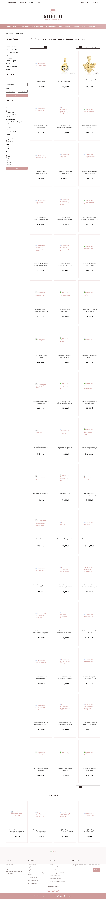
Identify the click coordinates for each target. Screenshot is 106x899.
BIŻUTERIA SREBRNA (24, 26)
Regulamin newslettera (33, 870)
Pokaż (16, 168)
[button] (8, 860)
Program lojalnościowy (33, 880)
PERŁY (60, 26)
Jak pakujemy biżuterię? (56, 878)
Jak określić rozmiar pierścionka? (58, 881)
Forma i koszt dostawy (55, 867)
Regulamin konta (32, 867)
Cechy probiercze (32, 877)
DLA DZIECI (68, 26)
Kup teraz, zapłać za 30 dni (57, 873)
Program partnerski (32, 883)
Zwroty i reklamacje (55, 875)
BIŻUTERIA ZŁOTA (11, 26)
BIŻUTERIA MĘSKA (51, 26)
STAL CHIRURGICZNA (38, 26)
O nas (51, 864)
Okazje (8, 69)
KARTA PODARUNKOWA (12, 66)
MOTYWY (76, 26)
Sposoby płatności (54, 870)
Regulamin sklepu (32, 864)
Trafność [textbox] (33, 47)
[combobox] (38, 47)
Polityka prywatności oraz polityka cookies (36, 873)
